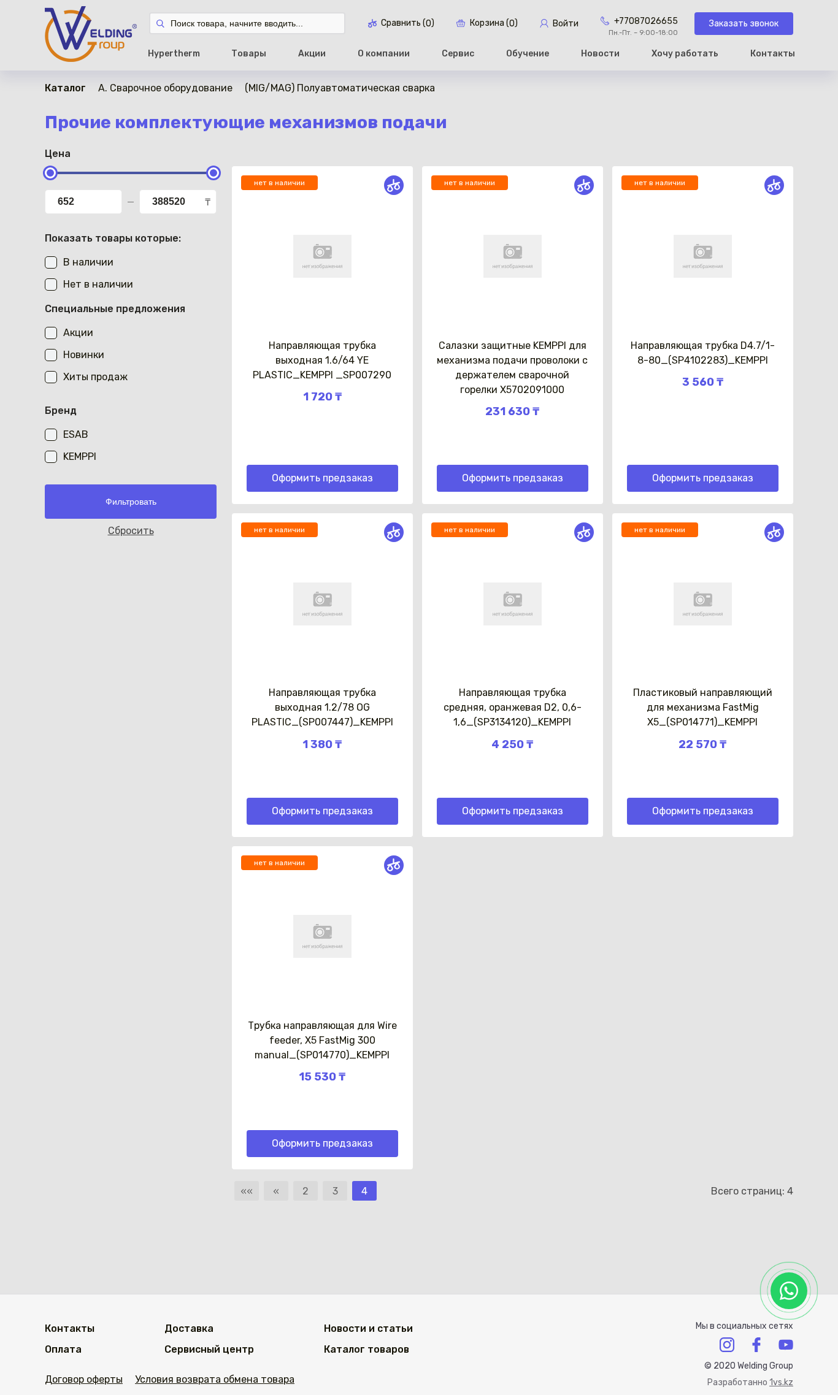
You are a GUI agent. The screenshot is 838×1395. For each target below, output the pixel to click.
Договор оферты (84, 1379)
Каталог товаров (366, 1349)
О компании (384, 53)
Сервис (458, 53)
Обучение (527, 53)
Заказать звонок (743, 23)
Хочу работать (685, 53)
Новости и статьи (368, 1328)
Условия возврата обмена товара (214, 1379)
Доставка (188, 1328)
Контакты (772, 53)
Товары (248, 53)
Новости (600, 53)
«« (246, 1191)
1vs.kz (781, 1382)
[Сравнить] (394, 185)
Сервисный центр (209, 1349)
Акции (312, 53)
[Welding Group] (91, 35)
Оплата (63, 1349)
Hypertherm (174, 53)
